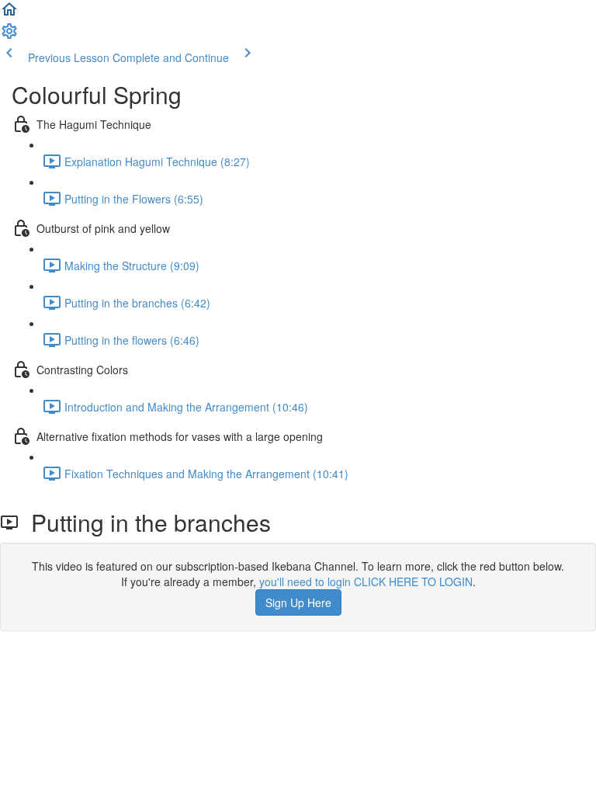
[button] (9, 14)
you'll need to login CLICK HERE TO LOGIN (366, 581)
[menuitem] (9, 35)
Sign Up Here (298, 602)
